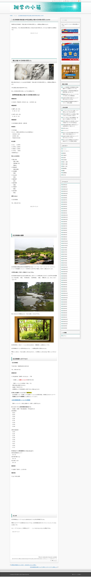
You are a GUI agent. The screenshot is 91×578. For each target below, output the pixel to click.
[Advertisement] (34, 46)
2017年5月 (65, 256)
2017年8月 (65, 249)
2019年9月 (65, 195)
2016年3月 (65, 286)
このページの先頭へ (77, 574)
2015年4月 (65, 310)
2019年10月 (65, 193)
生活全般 (64, 159)
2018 (41, 557)
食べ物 (64, 174)
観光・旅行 (65, 166)
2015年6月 (65, 306)
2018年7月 (65, 226)
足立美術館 (55, 557)
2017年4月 (65, 258)
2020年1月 (65, 186)
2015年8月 (65, 302)
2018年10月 (65, 219)
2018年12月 (65, 215)
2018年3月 (65, 234)
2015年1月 (65, 317)
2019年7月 (65, 199)
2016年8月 (65, 276)
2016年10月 (65, 271)
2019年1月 (65, 213)
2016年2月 (65, 289)
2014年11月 (65, 321)
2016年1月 (65, 291)
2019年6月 (65, 202)
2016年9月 (65, 273)
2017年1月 (65, 265)
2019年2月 (65, 210)
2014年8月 (65, 328)
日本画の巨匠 (45, 557)
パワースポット (66, 151)
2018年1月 (65, 239)
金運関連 (64, 172)
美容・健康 (65, 164)
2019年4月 (65, 206)
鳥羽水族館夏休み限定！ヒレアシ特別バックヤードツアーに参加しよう (43, 567)
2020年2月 (65, 184)
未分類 (64, 157)
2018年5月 (65, 230)
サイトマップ (65, 130)
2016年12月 (65, 267)
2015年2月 (65, 315)
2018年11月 (65, 217)
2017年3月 (65, 260)
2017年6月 (65, 254)
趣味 (64, 170)
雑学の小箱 (19, 574)
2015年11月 (65, 295)
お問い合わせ (65, 128)
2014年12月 (65, 319)
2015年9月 (65, 299)
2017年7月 (65, 252)
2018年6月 (65, 228)
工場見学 (64, 155)
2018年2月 (65, 236)
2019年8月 (65, 197)
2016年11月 (65, 269)
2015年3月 (65, 312)
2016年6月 (65, 280)
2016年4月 (65, 284)
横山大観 (50, 557)
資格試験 (64, 168)
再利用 (64, 153)
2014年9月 (65, 325)
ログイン (64, 335)
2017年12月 (65, 241)
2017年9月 (65, 247)
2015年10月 (65, 297)
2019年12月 (65, 189)
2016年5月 (65, 282)
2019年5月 (65, 204)
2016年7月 (65, 278)
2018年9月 (65, 221)
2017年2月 (65, 262)
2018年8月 (65, 223)
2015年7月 (65, 304)
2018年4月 (65, 232)
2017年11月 (65, 243)
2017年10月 (65, 245)
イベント (55, 560)
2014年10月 (65, 323)
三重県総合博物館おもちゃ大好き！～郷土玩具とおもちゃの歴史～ (23, 564)
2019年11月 (65, 191)
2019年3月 (65, 208)
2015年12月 (65, 293)
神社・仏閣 (65, 161)
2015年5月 (65, 308)
